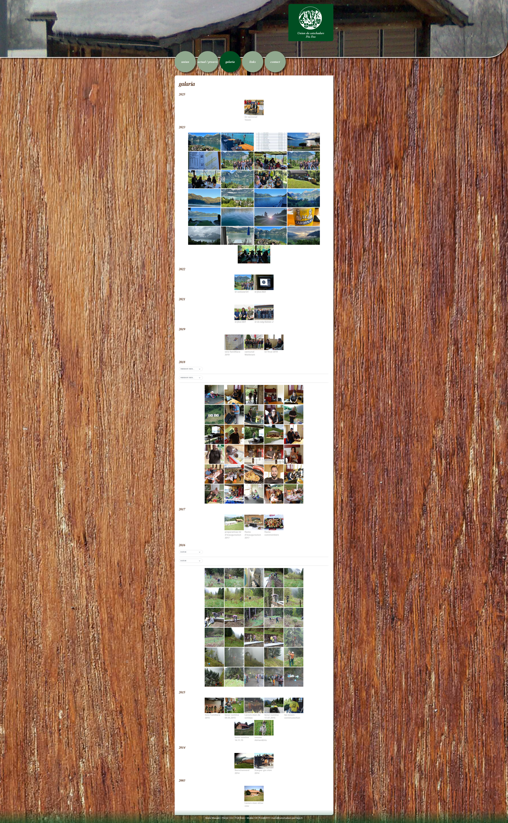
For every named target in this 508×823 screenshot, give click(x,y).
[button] (191, 369)
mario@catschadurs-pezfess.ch (287, 818)
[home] (310, 22)
